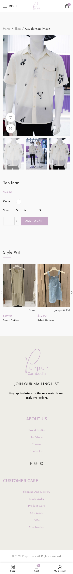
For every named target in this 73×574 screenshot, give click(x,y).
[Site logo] (36, 6)
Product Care (36, 506)
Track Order (36, 499)
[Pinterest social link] (42, 464)
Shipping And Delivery (36, 492)
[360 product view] (10, 117)
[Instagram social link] (36, 464)
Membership (36, 527)
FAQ (36, 520)
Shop (18, 28)
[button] (7, 86)
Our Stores (36, 437)
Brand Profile (36, 430)
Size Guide (36, 513)
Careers (36, 444)
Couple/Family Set (37, 28)
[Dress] (19, 285)
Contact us (37, 451)
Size (6, 210)
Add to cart (34, 221)
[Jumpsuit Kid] (54, 285)
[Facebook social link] (30, 464)
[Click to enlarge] (10, 128)
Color (6, 201)
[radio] (18, 201)
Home (6, 28)
